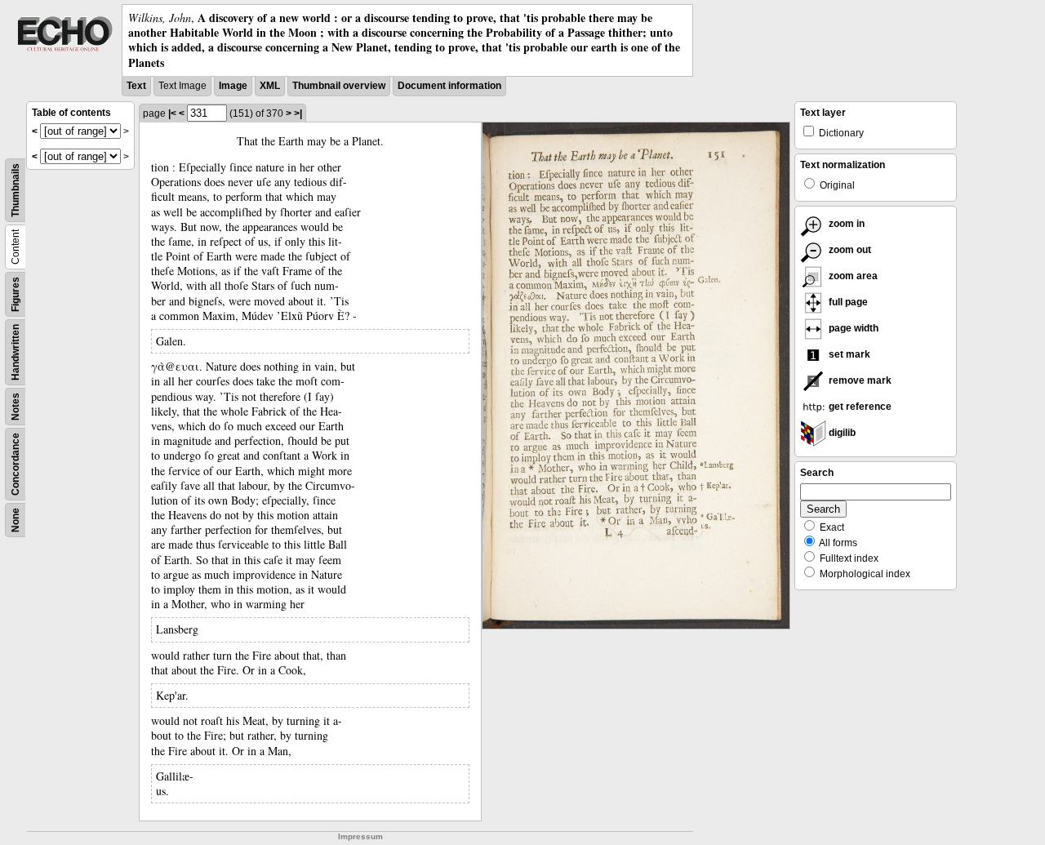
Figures (15, 294)
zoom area (852, 276)
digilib (841, 432)
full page (847, 302)
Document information (449, 85)
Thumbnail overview (338, 85)
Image (233, 85)
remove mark (859, 380)
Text (136, 85)
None (15, 520)
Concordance (15, 464)
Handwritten (15, 352)
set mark (848, 354)
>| (298, 113)
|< (172, 113)
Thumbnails (15, 190)
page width (852, 328)
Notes (15, 406)
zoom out (848, 250)
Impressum (360, 836)
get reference (859, 406)
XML (270, 85)
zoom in (845, 223)
